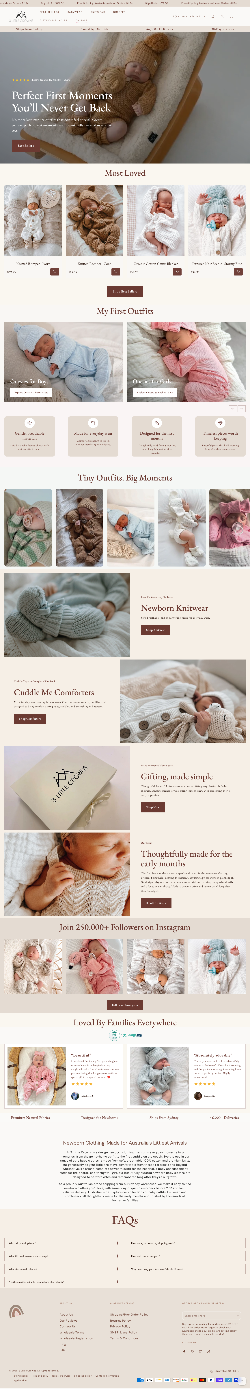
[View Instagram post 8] (79, 528)
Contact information (107, 1375)
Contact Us (68, 1326)
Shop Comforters (30, 719)
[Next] (242, 408)
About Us (66, 1314)
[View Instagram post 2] (94, 966)
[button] (212, 16)
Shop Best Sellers (125, 291)
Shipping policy (83, 1375)
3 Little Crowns (27, 1370)
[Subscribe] (239, 1316)
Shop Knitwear (155, 630)
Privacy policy (40, 1375)
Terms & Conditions (124, 1338)
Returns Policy (120, 1321)
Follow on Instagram (125, 1005)
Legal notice (20, 1380)
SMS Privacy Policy (123, 1332)
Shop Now (153, 807)
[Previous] (233, 408)
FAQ (63, 1350)
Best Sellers (26, 145)
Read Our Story (156, 903)
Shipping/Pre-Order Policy (129, 1314)
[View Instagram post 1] (28, 528)
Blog (63, 1344)
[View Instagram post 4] (217, 966)
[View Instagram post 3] (155, 966)
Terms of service (61, 1375)
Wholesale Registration (76, 1338)
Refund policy (21, 1375)
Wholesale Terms (72, 1332)
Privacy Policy (120, 1326)
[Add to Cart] (54, 271)
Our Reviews (69, 1321)
